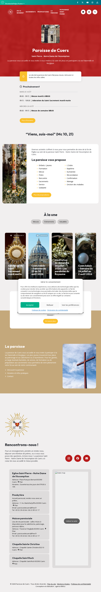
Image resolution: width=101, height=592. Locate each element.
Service (41, 184)
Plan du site (51, 584)
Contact (10, 376)
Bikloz (63, 586)
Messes (36, 222)
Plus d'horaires (27, 120)
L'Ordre (70, 165)
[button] (78, 74)
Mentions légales (63, 584)
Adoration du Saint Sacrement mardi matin (51, 101)
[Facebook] (77, 458)
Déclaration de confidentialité (57, 310)
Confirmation (72, 178)
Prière (41, 175)
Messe (41, 172)
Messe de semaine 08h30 (42, 111)
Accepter (30, 305)
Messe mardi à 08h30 (40, 96)
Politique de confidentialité (81, 584)
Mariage (70, 181)
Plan (21, 482)
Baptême (70, 168)
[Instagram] (68, 458)
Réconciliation (72, 175)
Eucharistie (71, 172)
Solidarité (42, 188)
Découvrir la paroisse (15, 370)
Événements (49, 222)
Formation (43, 168)
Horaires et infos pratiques (17, 373)
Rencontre (43, 178)
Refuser (50, 305)
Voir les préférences (70, 305)
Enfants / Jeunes (45, 165)
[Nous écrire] (86, 458)
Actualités (63, 222)
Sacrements (43, 181)
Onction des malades (75, 184)
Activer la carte (71, 521)
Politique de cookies (39, 310)
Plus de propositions (41, 195)
